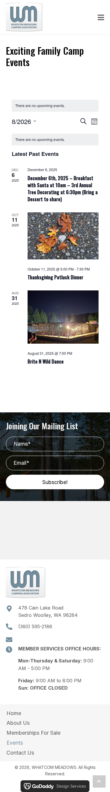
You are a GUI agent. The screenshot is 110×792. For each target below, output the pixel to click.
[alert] (55, 106)
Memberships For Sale (33, 733)
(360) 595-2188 (35, 626)
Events (14, 743)
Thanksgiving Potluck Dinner (55, 277)
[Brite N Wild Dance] (63, 317)
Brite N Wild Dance (46, 361)
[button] (55, 482)
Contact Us (20, 753)
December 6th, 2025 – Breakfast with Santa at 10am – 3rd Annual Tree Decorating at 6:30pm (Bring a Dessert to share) (63, 189)
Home (13, 713)
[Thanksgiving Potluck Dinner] (63, 235)
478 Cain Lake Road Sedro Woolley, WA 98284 (48, 611)
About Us (18, 723)
